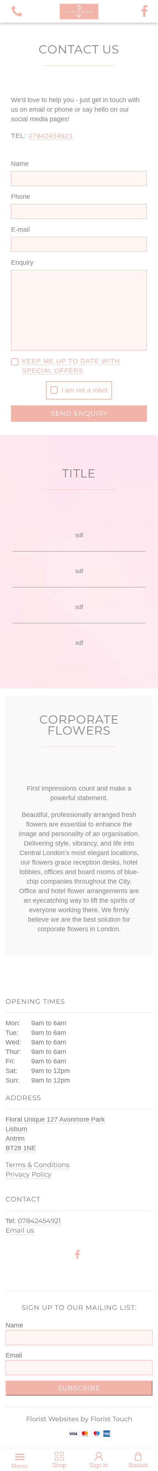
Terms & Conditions (37, 1165)
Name (20, 163)
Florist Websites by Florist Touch (79, 1419)
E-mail (20, 229)
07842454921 (39, 1221)
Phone (20, 196)
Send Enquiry (79, 413)
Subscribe (79, 1388)
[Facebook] (144, 11)
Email (14, 1355)
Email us (20, 1230)
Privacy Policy (28, 1174)
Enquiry (22, 262)
